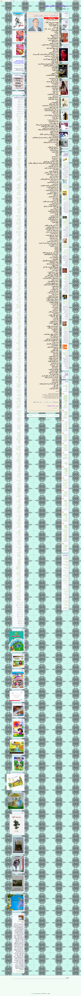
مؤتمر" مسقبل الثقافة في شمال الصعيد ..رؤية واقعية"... (18, 379)
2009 (21, 621)
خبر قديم (65, 454)
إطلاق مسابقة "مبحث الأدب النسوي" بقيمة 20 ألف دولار (18, 135)
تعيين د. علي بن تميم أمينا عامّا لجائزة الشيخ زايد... (18, 172)
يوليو (20, 607)
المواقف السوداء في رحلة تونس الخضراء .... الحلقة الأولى (65, 437)
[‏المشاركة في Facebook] (35, 402)
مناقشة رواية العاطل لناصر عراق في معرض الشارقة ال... (18, 448)
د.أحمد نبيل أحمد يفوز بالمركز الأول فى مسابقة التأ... (19, 427)
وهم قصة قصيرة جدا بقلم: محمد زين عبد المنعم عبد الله (65, 251)
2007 (21, 625)
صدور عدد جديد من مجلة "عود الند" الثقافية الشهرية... (18, 573)
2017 (21, 102)
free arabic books (66, 562)
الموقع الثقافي (65, 580)
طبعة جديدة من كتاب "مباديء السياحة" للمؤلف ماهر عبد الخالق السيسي (65, 277)
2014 (21, 107)
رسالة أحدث (55, 415)
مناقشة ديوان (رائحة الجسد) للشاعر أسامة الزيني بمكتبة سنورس (65, 302)
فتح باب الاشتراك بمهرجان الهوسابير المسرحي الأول (19, 554)
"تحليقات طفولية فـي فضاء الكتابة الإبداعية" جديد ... (18, 586)
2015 (21, 106)
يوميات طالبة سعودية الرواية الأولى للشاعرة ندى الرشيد (18, 288)
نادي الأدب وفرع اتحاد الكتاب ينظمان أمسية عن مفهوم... (19, 372)
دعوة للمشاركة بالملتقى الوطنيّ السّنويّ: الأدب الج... (18, 434)
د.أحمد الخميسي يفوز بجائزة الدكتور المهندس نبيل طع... (18, 313)
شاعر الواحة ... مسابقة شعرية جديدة (19, 512)
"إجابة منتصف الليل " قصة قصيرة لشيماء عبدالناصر (18, 455)
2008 (21, 623)
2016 (21, 104)
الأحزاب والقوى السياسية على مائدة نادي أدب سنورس (19, 241)
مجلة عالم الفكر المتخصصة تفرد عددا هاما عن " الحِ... (19, 476)
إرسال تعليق (55, 408)
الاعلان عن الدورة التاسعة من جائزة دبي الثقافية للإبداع (65, 246)
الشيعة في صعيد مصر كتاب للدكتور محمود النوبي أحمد (65, 198)
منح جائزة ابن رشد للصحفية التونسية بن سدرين (18, 592)
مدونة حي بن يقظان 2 (65, 514)
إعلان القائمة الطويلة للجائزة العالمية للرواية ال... (18, 490)
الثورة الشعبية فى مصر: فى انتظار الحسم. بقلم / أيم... (18, 148)
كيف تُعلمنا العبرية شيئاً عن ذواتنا (65, 548)
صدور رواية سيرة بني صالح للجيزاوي (19, 366)
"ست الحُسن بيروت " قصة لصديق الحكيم (18, 495)
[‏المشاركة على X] (36, 402)
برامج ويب (65, 444)
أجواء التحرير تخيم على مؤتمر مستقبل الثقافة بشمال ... (19, 320)
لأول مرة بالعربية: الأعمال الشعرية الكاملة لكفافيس (19, 561)
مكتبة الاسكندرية (66, 597)
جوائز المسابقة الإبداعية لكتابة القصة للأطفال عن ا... (18, 179)
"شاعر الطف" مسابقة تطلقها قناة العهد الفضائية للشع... (18, 166)
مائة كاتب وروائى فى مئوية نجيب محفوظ (18, 349)
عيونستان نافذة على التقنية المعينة (65, 470)
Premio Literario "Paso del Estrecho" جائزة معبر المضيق (65, 398)
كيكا (67, 586)
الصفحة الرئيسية (42, 415)
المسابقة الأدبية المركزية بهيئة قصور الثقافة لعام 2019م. (65, 352)
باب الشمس (65, 434)
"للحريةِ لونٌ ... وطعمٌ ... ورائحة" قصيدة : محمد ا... (18, 154)
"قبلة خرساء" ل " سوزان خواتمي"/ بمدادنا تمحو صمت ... (18, 128)
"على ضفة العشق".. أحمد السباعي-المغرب (19, 260)
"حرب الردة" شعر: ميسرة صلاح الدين (18, 294)
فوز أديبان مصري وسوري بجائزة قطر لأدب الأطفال (18, 343)
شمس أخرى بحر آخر (65, 463)
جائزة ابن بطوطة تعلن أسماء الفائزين (18, 228)
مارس (20, 614)
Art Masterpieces (65, 386)
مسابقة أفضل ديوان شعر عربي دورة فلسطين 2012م (18, 598)
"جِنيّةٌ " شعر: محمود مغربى (19, 485)
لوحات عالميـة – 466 (65, 389)
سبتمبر (19, 603)
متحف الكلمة (65, 588)
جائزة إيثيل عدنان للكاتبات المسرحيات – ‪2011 (18, 507)
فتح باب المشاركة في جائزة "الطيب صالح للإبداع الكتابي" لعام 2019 (65, 426)
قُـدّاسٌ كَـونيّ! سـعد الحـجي (18, 481)
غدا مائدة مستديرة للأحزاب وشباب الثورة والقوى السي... (19, 280)
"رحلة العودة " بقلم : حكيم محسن (18, 198)
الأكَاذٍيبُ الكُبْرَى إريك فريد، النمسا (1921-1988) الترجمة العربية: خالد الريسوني (65, 223)
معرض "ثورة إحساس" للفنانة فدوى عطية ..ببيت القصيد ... (18, 413)
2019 (21, 99)
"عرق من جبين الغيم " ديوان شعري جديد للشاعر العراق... (18, 254)
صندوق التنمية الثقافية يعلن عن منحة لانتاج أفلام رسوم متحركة (65, 187)
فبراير (20, 616)
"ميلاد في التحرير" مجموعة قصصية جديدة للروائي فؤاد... (19, 121)
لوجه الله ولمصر (65, 492)
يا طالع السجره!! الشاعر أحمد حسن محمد (18, 247)
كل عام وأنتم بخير (19, 537)
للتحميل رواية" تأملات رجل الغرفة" (18, 223)
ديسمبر (19, 114)
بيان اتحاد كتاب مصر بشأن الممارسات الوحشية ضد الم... (18, 306)
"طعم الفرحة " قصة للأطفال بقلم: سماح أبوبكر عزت (65, 518)
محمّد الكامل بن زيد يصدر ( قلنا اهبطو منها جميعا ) (18, 567)
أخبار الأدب (66, 572)
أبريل (20, 612)
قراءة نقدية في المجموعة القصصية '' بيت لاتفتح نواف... (19, 579)
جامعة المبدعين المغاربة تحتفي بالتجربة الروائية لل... (19, 210)
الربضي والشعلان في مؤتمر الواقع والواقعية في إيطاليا (19, 186)
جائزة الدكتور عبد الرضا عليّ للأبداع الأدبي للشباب (18, 461)
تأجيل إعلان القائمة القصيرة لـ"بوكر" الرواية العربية (19, 142)
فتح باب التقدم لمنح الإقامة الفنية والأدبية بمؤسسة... (18, 273)
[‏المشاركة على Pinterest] (33, 402)
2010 (21, 620)
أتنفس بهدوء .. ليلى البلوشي (65, 412)
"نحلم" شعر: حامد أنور (19, 362)
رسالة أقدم (30, 415)
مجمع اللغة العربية (66, 594)
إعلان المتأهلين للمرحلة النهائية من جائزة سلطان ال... (18, 441)
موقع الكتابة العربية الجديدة (65, 608)
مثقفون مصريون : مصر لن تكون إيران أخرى (18, 501)
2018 (21, 101)
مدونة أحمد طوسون (56, 5)
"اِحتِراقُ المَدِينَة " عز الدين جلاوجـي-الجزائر (18, 354)
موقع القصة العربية (66, 605)
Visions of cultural (66, 568)
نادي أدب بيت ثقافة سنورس (65, 525)
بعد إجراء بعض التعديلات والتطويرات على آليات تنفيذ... (18, 386)
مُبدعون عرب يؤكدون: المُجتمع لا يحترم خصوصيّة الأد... (19, 542)
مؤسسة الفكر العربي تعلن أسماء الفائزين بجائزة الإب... (18, 234)
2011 (21, 113)
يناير (20, 617)
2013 (21, 109)
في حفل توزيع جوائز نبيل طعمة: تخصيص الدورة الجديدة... (18, 267)
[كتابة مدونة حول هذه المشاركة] (37, 402)
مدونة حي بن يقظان (65, 500)
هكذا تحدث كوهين (65, 546)
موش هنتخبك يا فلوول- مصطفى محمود (19, 160)
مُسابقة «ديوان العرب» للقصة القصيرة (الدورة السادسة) (18, 518)
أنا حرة (66, 421)
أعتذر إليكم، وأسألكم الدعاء (65, 473)
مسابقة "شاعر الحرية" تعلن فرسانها (18, 548)
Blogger (32, 993)
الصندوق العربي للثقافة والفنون (65, 575)
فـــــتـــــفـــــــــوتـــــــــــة (65, 480)
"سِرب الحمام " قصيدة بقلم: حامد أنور (18, 391)
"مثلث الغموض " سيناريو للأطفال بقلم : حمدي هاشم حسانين (65, 505)
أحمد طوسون (19, 920)
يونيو (20, 609)
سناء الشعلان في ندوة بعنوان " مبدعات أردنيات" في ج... (18, 525)
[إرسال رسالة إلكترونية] (41, 402)
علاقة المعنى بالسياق (19, 395)
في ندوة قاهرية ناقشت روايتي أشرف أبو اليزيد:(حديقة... (19, 335)
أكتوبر (20, 602)
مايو (20, 610)
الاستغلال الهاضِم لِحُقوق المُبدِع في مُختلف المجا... (19, 327)
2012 (21, 111)
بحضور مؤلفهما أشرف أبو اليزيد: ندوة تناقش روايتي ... (18, 532)
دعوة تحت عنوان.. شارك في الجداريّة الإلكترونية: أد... (18, 193)
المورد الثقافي (65, 578)
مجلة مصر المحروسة (66, 591)
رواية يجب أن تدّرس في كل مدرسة (65, 415)
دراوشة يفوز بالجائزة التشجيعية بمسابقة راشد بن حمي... (19, 420)
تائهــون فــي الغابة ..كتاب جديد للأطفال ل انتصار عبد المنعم (65, 484)
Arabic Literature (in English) (65, 558)
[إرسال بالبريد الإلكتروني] (38, 402)
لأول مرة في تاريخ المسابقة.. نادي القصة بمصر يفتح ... (18, 406)
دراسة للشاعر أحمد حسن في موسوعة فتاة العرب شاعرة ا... (18, 218)
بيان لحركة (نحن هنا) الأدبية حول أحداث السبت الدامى (18, 300)
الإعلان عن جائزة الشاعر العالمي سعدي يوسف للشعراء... (19, 468)
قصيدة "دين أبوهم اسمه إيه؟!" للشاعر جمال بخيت (65, 328)
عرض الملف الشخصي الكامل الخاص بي (19, 971)
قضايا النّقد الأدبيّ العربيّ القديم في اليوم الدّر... (18, 203)
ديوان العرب (65, 582)
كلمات (67, 584)
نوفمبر (19, 116)
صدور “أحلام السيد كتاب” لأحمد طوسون (65, 163)
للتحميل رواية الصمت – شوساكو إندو (65, 456)
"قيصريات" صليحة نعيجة (19, 359)
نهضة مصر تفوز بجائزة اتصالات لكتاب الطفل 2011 (18, 399)
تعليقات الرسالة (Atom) (41, 419)
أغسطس (19, 605)
